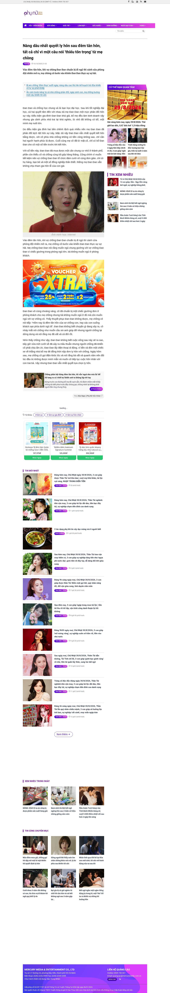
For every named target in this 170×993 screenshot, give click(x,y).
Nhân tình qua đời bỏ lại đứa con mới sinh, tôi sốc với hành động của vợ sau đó (91, 861)
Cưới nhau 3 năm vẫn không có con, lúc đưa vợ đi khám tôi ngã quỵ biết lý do (35, 893)
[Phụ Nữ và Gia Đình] (33, 13)
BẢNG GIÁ (112, 979)
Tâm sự (26, 64)
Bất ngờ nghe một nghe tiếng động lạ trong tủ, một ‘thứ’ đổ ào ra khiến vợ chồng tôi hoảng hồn (91, 894)
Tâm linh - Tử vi (60, 485)
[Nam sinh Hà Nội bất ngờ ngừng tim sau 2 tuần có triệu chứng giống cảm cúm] (63, 796)
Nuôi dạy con (127, 26)
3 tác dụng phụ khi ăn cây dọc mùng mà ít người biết (77, 529)
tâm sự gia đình (54, 415)
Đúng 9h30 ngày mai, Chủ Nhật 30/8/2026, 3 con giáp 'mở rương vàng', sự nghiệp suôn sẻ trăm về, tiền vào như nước (78, 633)
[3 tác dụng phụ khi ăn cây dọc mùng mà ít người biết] (37, 539)
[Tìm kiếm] (143, 31)
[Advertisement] (94, 13)
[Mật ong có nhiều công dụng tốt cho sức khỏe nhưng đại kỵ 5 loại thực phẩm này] (137, 163)
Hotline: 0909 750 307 (60, 2)
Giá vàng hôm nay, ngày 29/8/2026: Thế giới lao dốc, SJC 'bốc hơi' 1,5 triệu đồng (126, 124)
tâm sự (40, 415)
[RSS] (141, 1)
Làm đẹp (81, 26)
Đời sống (51, 26)
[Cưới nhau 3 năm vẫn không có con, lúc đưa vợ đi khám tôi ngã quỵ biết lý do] (35, 878)
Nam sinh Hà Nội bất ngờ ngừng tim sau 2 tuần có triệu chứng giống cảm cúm (63, 811)
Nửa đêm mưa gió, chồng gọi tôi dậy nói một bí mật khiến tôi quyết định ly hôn (35, 861)
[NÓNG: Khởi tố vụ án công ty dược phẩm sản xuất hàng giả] (35, 796)
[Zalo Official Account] (133, 1)
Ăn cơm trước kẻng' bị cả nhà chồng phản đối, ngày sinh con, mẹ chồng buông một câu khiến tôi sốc (63, 93)
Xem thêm (97, 389)
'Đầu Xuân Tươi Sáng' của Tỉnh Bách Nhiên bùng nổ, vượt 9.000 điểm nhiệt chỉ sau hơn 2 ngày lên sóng (91, 812)
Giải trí (66, 26)
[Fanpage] (129, 1)
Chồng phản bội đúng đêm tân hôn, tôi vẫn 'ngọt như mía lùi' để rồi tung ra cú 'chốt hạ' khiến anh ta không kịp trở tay (72, 376)
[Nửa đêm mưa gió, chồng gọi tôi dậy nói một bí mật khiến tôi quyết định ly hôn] (35, 845)
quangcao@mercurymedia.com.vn (127, 976)
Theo (87, 396)
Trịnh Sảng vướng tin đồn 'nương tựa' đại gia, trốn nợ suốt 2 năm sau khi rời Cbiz (137, 149)
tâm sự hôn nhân (74, 415)
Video (142, 26)
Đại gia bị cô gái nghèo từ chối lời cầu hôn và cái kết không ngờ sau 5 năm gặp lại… (62, 894)
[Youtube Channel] (137, 1)
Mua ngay (37, 457)
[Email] (145, 1)
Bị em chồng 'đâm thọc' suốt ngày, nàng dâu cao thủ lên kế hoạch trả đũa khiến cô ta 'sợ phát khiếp (63, 86)
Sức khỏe (96, 26)
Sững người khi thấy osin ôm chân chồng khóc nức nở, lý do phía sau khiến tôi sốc (63, 861)
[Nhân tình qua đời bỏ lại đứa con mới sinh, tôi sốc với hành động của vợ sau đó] (91, 845)
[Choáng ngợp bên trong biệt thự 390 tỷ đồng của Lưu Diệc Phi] (117, 163)
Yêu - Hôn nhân (35, 26)
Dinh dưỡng (112, 26)
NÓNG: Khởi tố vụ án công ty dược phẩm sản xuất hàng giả (35, 809)
